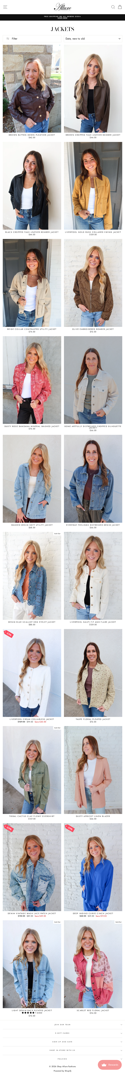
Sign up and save (62, 1042)
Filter (14, 39)
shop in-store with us (62, 1050)
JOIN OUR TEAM (63, 1025)
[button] (28, 1012)
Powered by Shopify (62, 1070)
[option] (62, 17)
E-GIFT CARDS (62, 1033)
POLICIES (62, 1059)
